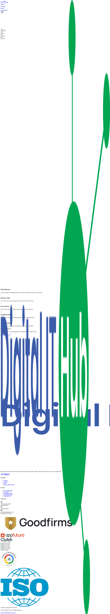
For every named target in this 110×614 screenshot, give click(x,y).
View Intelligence (13, 30)
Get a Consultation (5, 30)
